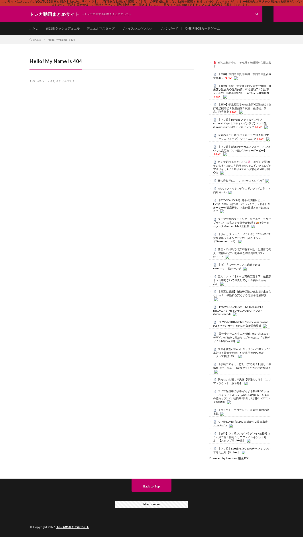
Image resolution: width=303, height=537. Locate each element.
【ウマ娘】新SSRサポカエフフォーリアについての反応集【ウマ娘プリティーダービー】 (241, 148)
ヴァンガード (168, 28)
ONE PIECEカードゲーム (202, 28)
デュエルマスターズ (101, 28)
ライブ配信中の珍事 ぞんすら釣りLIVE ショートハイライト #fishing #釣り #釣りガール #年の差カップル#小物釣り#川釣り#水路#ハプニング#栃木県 (241, 397)
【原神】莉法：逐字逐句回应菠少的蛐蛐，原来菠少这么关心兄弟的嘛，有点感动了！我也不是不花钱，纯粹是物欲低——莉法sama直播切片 (242, 89)
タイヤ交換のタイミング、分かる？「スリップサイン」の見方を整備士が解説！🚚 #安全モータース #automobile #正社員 (242, 222)
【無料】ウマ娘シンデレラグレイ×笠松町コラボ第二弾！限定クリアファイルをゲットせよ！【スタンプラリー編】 (241, 437)
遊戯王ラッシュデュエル (63, 28)
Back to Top (151, 486)
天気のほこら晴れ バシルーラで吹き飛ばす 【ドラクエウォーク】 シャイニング (241, 136)
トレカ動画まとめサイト (72, 527)
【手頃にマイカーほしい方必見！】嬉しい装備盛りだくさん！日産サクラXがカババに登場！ (242, 366)
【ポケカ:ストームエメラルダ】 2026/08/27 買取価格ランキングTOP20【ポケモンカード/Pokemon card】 (241, 238)
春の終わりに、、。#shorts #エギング (241, 180)
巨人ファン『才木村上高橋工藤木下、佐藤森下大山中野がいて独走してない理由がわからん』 (242, 280)
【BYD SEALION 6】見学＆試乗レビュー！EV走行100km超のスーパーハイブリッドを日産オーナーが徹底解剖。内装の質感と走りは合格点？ (241, 206)
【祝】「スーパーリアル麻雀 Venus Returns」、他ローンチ (236, 266)
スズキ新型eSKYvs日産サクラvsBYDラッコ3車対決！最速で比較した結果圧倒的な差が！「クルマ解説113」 (241, 352)
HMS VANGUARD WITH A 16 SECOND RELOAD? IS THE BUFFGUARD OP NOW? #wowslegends (238, 310)
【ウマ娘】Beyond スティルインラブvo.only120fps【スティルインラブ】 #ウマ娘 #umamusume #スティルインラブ (240, 123)
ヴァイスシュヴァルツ (137, 28)
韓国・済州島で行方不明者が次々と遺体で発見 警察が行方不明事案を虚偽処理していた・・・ (242, 253)
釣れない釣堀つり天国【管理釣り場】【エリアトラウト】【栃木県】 (242, 381)
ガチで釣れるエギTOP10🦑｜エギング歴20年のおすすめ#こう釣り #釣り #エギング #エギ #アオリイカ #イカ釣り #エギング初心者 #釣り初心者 (242, 167)
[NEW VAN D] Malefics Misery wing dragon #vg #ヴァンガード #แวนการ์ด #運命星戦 (240, 323)
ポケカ (34, 28)
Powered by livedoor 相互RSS (229, 458)
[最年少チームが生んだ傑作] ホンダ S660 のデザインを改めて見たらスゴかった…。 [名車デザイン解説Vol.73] (241, 337)
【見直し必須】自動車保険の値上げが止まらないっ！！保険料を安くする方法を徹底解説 (242, 293)
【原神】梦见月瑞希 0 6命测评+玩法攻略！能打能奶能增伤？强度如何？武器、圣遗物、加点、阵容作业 (242, 108)
